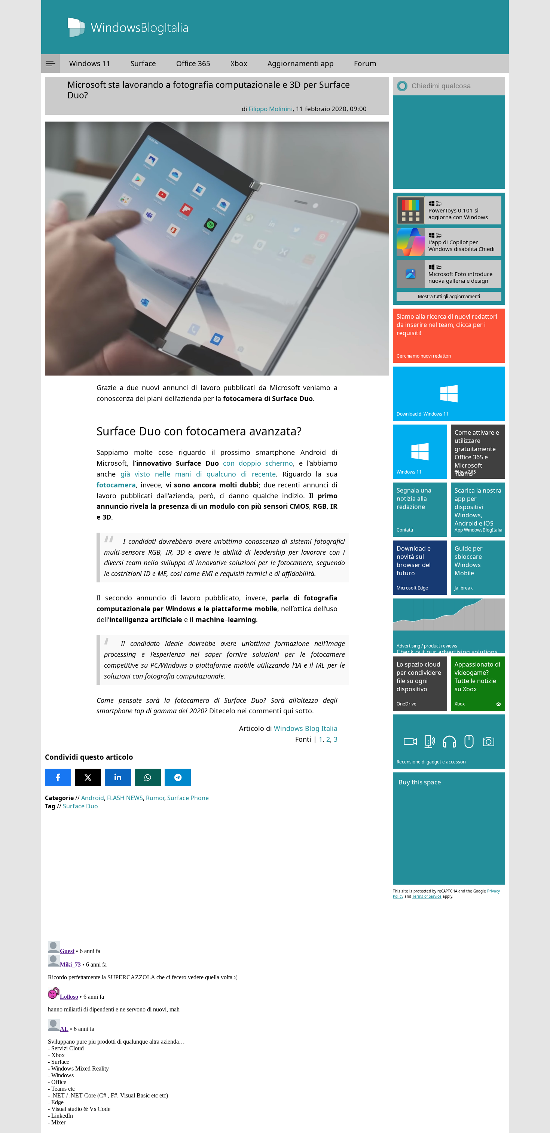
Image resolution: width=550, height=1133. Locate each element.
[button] (50, 63)
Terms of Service (426, 896)
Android (92, 798)
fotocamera (116, 484)
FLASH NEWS (125, 798)
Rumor (155, 798)
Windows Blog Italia (305, 728)
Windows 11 (89, 63)
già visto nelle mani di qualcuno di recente (198, 473)
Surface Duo (80, 806)
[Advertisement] (217, 870)
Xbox (238, 63)
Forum (365, 63)
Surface (143, 63)
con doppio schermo (258, 463)
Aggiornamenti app (301, 63)
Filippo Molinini (270, 108)
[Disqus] (217, 1031)
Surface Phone (188, 798)
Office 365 (193, 63)
